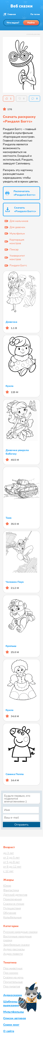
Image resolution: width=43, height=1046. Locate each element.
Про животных (12, 968)
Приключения (12, 899)
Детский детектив (15, 895)
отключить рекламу (33, 34)
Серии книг (11, 1025)
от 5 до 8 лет (11, 862)
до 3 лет (8, 853)
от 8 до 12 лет (12, 867)
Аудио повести (13, 954)
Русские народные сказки (20, 932)
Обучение (9, 913)
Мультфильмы (13, 1012)
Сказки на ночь (13, 977)
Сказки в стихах (13, 904)
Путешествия (12, 908)
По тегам (35, 14)
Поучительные (13, 982)
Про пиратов (11, 986)
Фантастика (11, 890)
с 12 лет (8, 871)
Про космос (10, 973)
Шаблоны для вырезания (13, 1003)
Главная (12, 14)
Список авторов (14, 1018)
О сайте (8, 1031)
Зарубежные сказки (16, 945)
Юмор (7, 886)
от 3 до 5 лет (11, 857)
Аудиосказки (12, 995)
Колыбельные (12, 917)
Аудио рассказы (14, 949)
